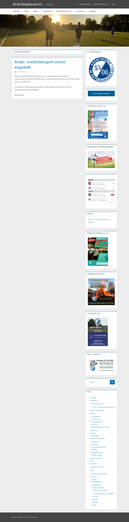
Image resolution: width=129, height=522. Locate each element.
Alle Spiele (93, 398)
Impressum (92, 11)
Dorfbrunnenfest (98, 488)
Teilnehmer (95, 442)
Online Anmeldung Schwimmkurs (104, 407)
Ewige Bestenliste (97, 452)
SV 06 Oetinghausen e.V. (28, 4)
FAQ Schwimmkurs (97, 404)
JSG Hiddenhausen (97, 422)
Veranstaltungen (96, 482)
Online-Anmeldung (96, 458)
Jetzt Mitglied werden (101, 93)
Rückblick (94, 450)
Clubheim (94, 500)
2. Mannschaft (95, 419)
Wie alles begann (96, 455)
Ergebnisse (95, 444)
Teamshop (94, 502)
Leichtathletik (94, 436)
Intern (113, 4)
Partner (92, 461)
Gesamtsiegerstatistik (98, 447)
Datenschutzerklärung (100, 4)
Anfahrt (93, 479)
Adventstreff (97, 485)
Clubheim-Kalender (84, 4)
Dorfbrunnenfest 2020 (100, 490)
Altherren (94, 424)
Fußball (36, 11)
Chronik (93, 505)
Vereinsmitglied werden (99, 474)
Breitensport (47, 11)
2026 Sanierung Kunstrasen (100, 427)
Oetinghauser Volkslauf (64, 11)
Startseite (16, 11)
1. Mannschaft (95, 416)
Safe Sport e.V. (81, 11)
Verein (26, 11)
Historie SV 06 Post (97, 467)
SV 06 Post (93, 464)
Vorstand (94, 476)
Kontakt (92, 433)
